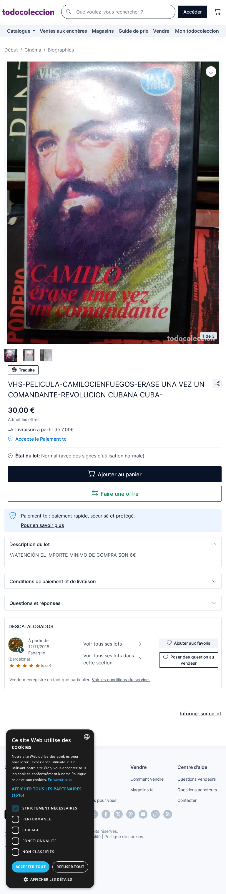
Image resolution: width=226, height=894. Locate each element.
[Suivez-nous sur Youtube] (143, 814)
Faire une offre (120, 494)
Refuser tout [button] (70, 866)
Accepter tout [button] (31, 866)
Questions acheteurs (197, 789)
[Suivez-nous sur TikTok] (155, 814)
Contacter (187, 800)
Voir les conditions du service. (121, 679)
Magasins (103, 31)
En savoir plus (60, 779)
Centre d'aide (192, 767)
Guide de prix (133, 31)
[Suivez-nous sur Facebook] (106, 814)
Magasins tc (142, 789)
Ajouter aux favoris (192, 643)
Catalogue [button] (19, 31)
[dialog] (50, 808)
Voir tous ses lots (102, 644)
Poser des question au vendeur (192, 660)
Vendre (161, 31)
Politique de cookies (123, 836)
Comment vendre (147, 779)
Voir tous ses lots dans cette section (108, 659)
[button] (113, 544)
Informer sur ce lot (200, 713)
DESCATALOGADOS (31, 626)
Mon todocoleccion (197, 31)
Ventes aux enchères (63, 31)
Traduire (27, 369)
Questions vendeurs (196, 779)
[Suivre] (211, 71)
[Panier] (217, 12)
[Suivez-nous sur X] (118, 814)
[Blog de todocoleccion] (167, 814)
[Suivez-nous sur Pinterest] (130, 814)
